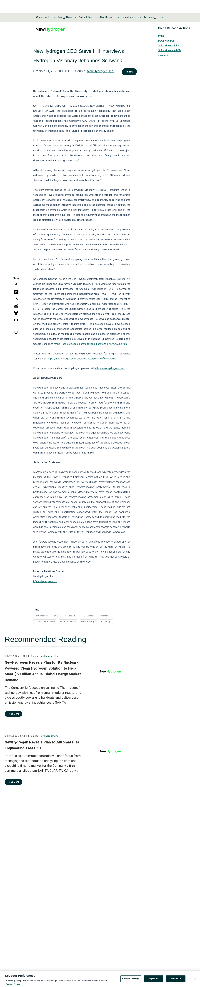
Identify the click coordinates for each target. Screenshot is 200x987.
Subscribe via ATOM (169, 50)
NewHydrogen (41, 616)
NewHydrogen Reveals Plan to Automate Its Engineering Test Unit (42, 745)
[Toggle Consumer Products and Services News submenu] (54, 17)
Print (161, 35)
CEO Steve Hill (89, 616)
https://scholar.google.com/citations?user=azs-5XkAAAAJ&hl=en (90, 343)
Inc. (54, 616)
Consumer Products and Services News (44, 17)
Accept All (175, 978)
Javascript (164, 55)
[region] (100, 979)
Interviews (105, 616)
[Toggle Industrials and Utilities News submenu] (140, 17)
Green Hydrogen (88, 621)
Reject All (153, 978)
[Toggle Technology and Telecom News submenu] (162, 17)
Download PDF (166, 40)
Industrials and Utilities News (130, 17)
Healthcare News (108, 17)
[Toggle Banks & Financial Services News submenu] (97, 17)
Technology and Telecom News (151, 17)
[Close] (195, 978)
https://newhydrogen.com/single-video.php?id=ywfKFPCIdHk (81, 358)
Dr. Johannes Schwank (45, 621)
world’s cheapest (68, 621)
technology (106, 621)
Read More (13, 714)
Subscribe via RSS (168, 45)
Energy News (65, 17)
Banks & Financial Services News (86, 17)
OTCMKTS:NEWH (69, 616)
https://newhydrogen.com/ (109, 368)
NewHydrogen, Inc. (100, 71)
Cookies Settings (130, 978)
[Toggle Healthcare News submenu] (118, 17)
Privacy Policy (13, 984)
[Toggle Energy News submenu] (75, 17)
